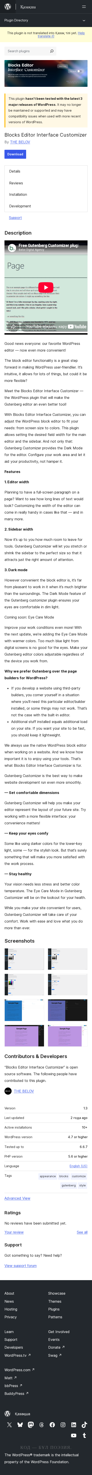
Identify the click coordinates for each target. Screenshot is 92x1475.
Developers (13, 1347)
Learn (9, 1331)
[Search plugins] (51, 51)
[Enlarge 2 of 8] (81, 954)
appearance (48, 1176)
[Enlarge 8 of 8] (81, 1031)
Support (15, 217)
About (9, 1293)
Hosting (10, 1309)
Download (15, 154)
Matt (10, 1378)
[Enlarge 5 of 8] (38, 1005)
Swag (55, 1355)
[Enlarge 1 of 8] (38, 954)
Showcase (56, 1293)
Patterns (55, 1317)
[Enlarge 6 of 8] (81, 1005)
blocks (63, 1176)
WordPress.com (19, 1370)
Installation (18, 194)
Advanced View (17, 1198)
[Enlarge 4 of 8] (81, 979)
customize (79, 1176)
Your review (14, 1232)
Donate (56, 1347)
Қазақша (22, 1414)
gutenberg (69, 1185)
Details (14, 171)
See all (82, 1232)
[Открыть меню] (85, 6)
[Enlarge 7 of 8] (38, 1031)
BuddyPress (16, 1393)
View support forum (20, 1265)
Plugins (54, 1309)
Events (54, 1339)
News (9, 1301)
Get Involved (59, 1331)
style (82, 1185)
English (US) (79, 1166)
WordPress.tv (17, 1355)
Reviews (16, 183)
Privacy (10, 1317)
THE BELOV (20, 142)
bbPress (13, 1385)
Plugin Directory (16, 20)
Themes (54, 1301)
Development (20, 206)
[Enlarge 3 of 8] (38, 979)
